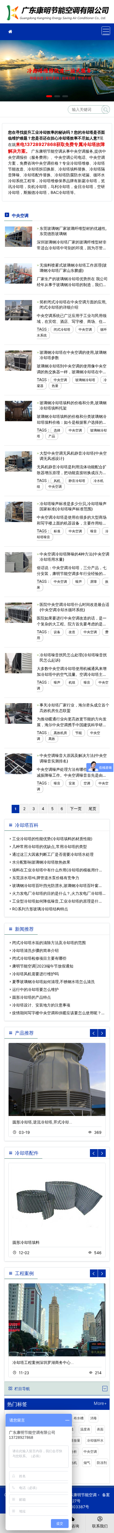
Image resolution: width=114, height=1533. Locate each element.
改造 (72, 632)
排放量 (75, 1440)
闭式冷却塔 (62, 329)
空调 (87, 783)
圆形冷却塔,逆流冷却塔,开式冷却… (42, 1122)
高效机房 (60, 733)
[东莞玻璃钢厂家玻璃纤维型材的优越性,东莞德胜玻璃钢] (18, 236)
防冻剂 (102, 1463)
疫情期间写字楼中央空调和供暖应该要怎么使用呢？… (58, 1012)
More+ (100, 1403)
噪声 (78, 581)
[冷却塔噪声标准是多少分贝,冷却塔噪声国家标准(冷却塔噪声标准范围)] (18, 511)
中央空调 (85, 329)
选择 (57, 430)
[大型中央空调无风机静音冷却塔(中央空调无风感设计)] (18, 461)
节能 (78, 733)
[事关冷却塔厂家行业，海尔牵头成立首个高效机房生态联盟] (18, 713)
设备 (57, 632)
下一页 (76, 808)
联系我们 (100, 1526)
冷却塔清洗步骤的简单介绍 (35, 950)
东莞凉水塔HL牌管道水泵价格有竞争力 (45, 877)
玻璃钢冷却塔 (85, 380)
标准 (57, 531)
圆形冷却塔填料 (26, 1242)
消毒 (93, 1418)
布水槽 (79, 1418)
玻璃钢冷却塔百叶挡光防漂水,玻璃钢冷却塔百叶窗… (57, 885)
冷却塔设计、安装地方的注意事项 (41, 1005)
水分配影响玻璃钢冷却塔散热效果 (41, 862)
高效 (51, 739)
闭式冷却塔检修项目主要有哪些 (39, 958)
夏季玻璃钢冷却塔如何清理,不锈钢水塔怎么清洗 (53, 981)
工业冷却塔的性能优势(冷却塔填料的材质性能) (52, 838)
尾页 (92, 808)
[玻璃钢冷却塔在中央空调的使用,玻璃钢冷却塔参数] (18, 360)
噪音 (93, 531)
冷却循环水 (95, 1440)
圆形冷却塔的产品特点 (31, 997)
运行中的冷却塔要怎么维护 (35, 989)
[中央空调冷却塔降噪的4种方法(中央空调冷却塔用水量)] (18, 561)
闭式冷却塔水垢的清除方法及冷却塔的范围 (49, 942)
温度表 (85, 1429)
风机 (57, 481)
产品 (51, 436)
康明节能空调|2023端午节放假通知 (42, 966)
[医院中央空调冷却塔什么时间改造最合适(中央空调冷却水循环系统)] (18, 612)
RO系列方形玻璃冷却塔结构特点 (40, 908)
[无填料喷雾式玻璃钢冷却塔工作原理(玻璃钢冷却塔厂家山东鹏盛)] (18, 272)
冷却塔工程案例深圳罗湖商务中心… (43, 1362)
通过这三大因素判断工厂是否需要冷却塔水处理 (53, 854)
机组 (72, 682)
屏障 (93, 581)
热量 (55, 386)
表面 (100, 1429)
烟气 (87, 1463)
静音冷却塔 (77, 481)
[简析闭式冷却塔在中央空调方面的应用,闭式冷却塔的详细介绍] (18, 309)
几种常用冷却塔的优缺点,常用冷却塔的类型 (49, 846)
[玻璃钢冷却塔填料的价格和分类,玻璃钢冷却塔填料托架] (18, 410)
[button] (49, 96)
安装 (72, 783)
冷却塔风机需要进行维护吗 (35, 973)
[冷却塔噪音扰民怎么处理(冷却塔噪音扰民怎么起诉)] (18, 662)
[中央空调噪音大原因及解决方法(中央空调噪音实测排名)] (18, 763)
